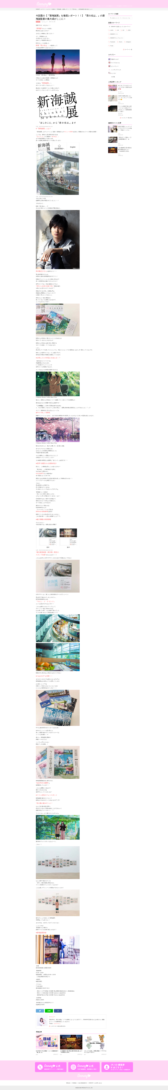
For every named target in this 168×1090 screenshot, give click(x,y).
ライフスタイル (115, 62)
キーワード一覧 (128, 49)
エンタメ (48, 9)
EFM (129, 30)
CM (118, 30)
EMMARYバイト (114, 34)
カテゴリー (92, 5)
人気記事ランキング (100, 5)
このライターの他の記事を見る (58, 1026)
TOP (131, 5)
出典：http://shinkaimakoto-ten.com (44, 126)
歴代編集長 (119, 5)
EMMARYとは (126, 5)
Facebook (112, 42)
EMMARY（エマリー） (41, 9)
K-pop (111, 45)
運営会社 (68, 1083)
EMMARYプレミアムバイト (116, 38)
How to (120, 42)
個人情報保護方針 (82, 1083)
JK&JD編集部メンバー (111, 5)
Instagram (128, 42)
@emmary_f (57, 1023)
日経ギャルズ (114, 59)
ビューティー (114, 66)
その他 (113, 76)
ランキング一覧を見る (127, 117)
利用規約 (74, 1083)
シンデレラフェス (116, 69)
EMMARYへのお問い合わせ (95, 1083)
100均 (111, 30)
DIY (123, 30)
